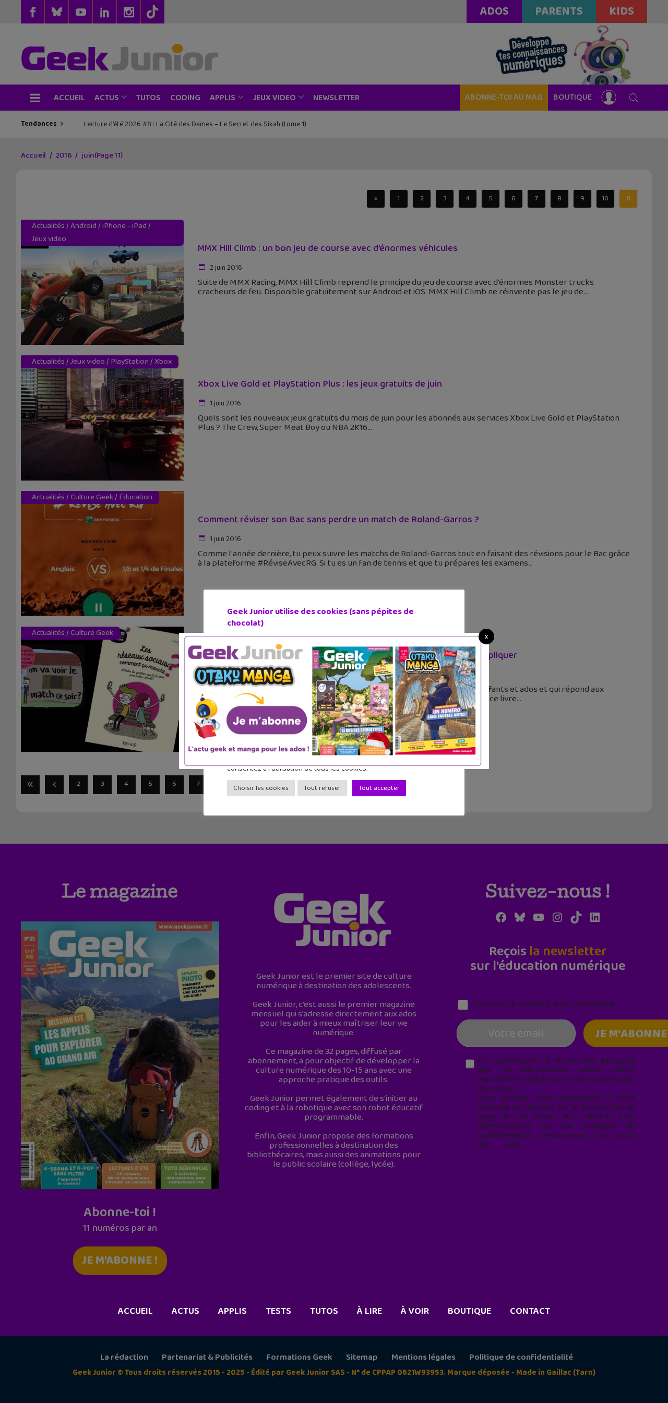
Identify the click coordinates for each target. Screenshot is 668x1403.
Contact (530, 1311)
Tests (278, 1311)
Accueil (135, 1311)
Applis (232, 1311)
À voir (415, 1311)
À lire (369, 1311)
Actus (185, 1311)
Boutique (469, 1311)
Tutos (324, 1311)
